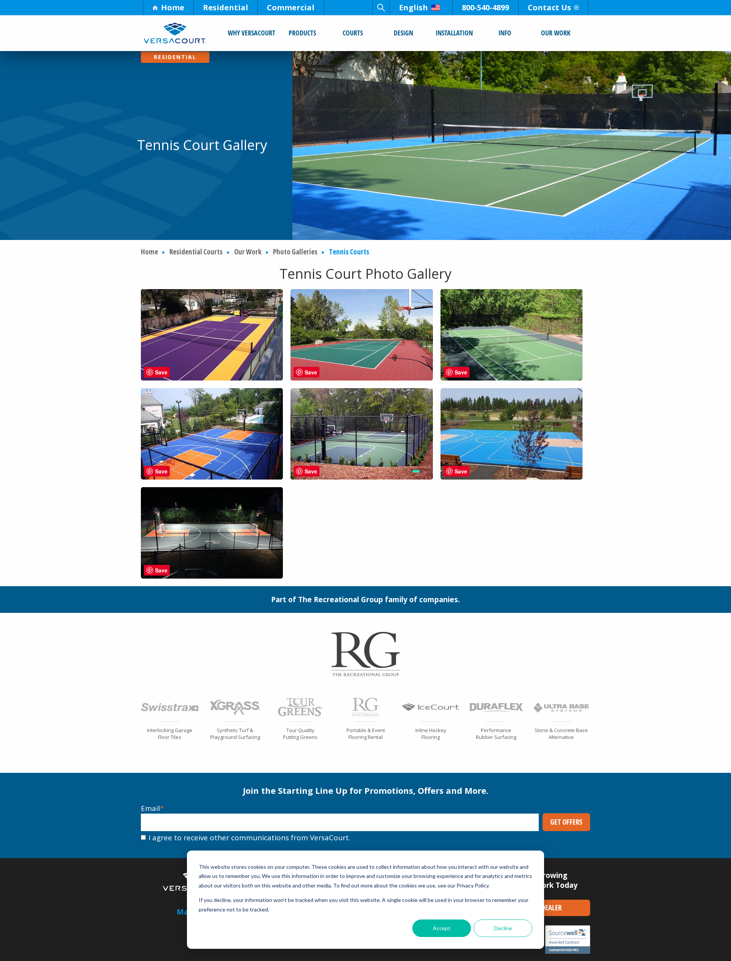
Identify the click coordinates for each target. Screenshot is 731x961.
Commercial (290, 7)
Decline (503, 928)
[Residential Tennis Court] (512, 477)
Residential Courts (196, 252)
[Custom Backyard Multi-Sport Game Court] (212, 477)
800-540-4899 (485, 7)
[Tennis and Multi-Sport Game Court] (361, 477)
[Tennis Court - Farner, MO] (512, 378)
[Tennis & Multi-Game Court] (212, 378)
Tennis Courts (349, 252)
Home (172, 7)
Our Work (555, 32)
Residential (225, 7)
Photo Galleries (295, 252)
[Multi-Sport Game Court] (212, 576)
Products (302, 32)
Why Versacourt (251, 32)
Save (161, 372)
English (413, 7)
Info (504, 32)
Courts (353, 32)
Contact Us (549, 7)
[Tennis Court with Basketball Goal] (361, 378)
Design (403, 32)
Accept (441, 928)
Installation (454, 32)
